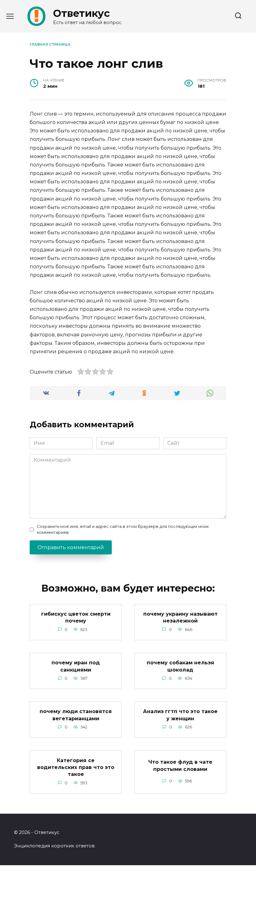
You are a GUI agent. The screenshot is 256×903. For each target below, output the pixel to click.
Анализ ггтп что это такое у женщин (180, 714)
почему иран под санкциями (76, 666)
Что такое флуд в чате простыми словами (180, 765)
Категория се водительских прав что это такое (75, 767)
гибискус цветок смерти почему (76, 617)
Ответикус (81, 13)
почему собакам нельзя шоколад (180, 666)
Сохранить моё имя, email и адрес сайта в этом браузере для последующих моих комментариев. (123, 529)
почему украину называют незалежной (180, 617)
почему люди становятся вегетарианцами (76, 714)
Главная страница (50, 44)
